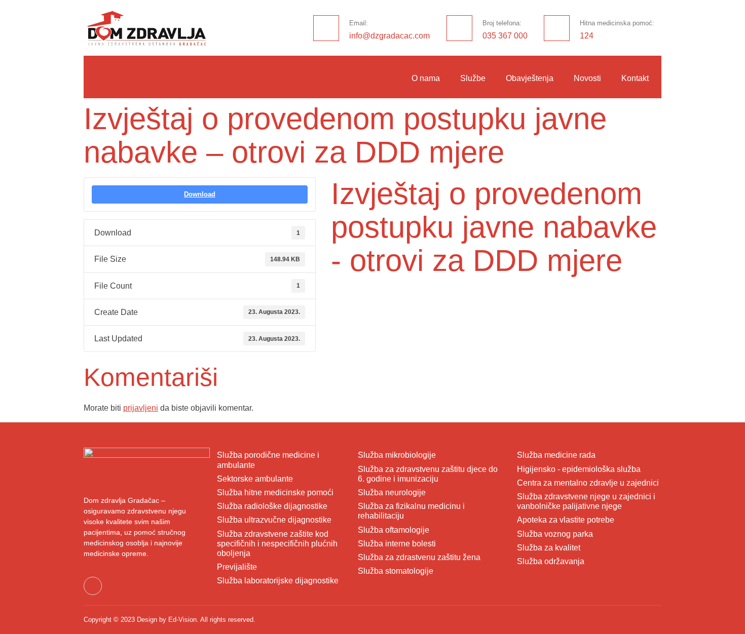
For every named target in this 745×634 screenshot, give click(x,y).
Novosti (587, 78)
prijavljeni (140, 408)
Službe (473, 78)
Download (199, 194)
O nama (426, 78)
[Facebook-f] (93, 586)
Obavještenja (529, 78)
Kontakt (635, 78)
